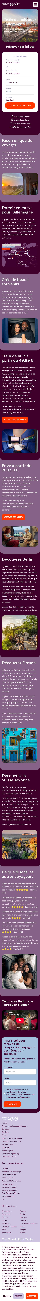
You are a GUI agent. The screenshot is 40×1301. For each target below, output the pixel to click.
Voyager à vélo (8, 1184)
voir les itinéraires (20, 56)
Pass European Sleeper (11, 1193)
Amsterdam (6, 1211)
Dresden (23, 1220)
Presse (4, 1135)
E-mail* (6, 1078)
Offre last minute (9, 1175)
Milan (22, 1226)
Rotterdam (6, 1233)
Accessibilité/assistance (11, 1181)
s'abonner (12, 1104)
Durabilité (6, 1147)
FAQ (3, 1199)
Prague (23, 1230)
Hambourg (6, 1223)
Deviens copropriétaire (11, 1141)
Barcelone (6, 1214)
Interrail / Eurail (8, 1178)
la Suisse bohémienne (29, 1223)
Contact (5, 1129)
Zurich (22, 1233)
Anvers (23, 1211)
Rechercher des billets (15, 420)
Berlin (22, 1214)
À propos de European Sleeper (14, 1126)
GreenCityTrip (7, 1151)
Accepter (31, 1296)
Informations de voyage (11, 1172)
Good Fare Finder (9, 1157)
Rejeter (18, 1296)
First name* (8, 1067)
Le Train (5, 1169)
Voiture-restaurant (9, 1190)
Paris (4, 1230)
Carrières (5, 1132)
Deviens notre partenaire (12, 1138)
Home (4, 1123)
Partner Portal (8, 1144)
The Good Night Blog (10, 1154)
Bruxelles (5, 1217)
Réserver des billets (13, 517)
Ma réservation (8, 1196)
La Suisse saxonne (9, 1226)
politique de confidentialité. (18, 1097)
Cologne (23, 1217)
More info (7, 1296)
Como (4, 1220)
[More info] (19, 60)
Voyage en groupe (9, 1187)
